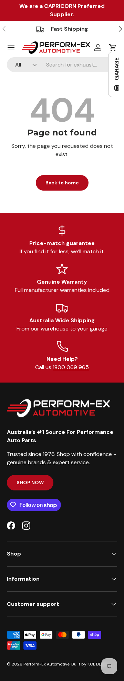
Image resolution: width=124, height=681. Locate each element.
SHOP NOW (30, 482)
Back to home (62, 183)
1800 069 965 (71, 367)
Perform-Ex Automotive (46, 664)
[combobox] (62, 64)
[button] (113, 47)
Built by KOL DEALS (89, 664)
